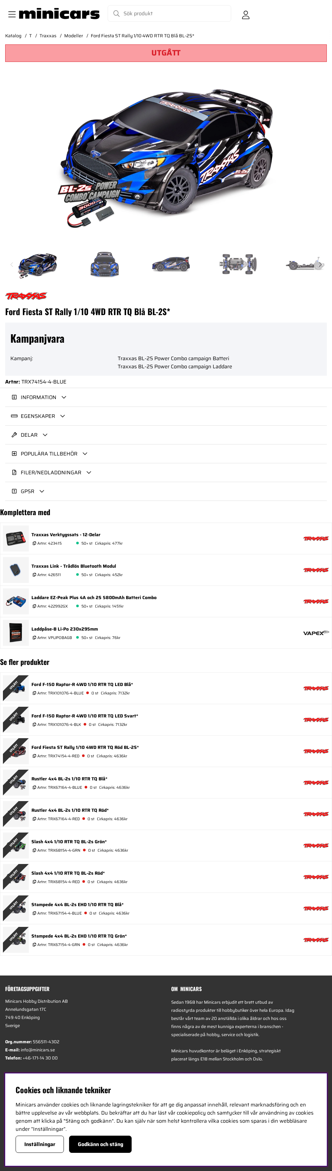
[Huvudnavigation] (10, 13)
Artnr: (49, 543)
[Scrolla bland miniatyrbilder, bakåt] (11, 264)
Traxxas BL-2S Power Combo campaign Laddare (175, 366)
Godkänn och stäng (100, 1144)
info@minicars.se (38, 1050)
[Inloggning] (246, 13)
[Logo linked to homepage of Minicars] (59, 13)
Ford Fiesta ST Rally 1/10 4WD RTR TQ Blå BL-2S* (142, 35)
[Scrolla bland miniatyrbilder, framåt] (320, 264)
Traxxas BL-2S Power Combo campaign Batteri (173, 358)
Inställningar (39, 1144)
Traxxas (48, 35)
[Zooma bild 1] (166, 161)
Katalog (13, 35)
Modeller (73, 35)
